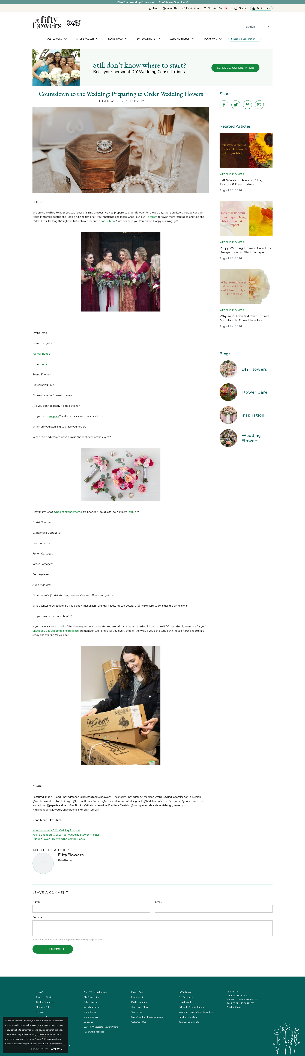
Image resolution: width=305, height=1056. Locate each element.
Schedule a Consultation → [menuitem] (244, 38)
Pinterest (151, 217)
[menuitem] (153, 8)
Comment (38, 917)
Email (158, 902)
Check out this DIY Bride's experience (55, 631)
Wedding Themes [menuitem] (180, 38)
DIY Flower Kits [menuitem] (146, 38)
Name (36, 902)
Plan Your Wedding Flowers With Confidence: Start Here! (152, 2)
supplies (54, 416)
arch (131, 512)
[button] (216, 8)
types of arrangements (68, 512)
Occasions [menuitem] (210, 38)
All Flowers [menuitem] (54, 38)
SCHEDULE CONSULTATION (235, 68)
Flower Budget (41, 354)
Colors (45, 364)
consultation (108, 221)
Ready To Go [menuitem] (115, 38)
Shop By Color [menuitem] (85, 38)
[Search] (269, 26)
